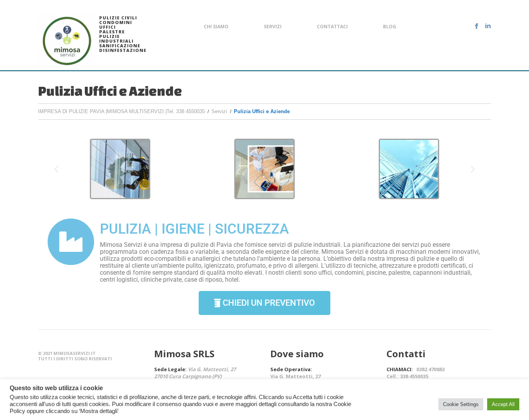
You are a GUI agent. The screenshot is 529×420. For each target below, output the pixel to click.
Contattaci (332, 26)
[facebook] (476, 26)
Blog (389, 26)
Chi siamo (216, 26)
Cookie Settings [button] (461, 404)
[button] (56, 169)
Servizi (273, 26)
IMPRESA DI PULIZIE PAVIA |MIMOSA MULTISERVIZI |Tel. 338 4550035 (121, 111)
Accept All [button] (503, 404)
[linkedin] (488, 26)
